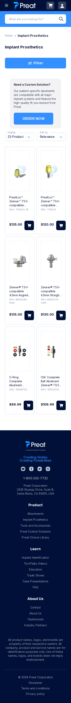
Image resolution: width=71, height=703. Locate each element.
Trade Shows (35, 575)
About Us (35, 613)
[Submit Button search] (62, 19)
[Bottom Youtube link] (23, 469)
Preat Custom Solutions (35, 531)
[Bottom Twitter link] (39, 469)
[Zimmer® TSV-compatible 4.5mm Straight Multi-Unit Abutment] (51, 261)
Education (35, 569)
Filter (38, 63)
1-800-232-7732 (35, 478)
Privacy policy (35, 693)
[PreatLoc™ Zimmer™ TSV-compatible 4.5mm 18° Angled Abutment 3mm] (19, 171)
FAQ (35, 587)
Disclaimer (35, 682)
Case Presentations (36, 581)
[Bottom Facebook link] (31, 469)
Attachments (35, 513)
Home (9, 35)
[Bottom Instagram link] (48, 469)
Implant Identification (35, 557)
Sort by (44, 132)
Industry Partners (35, 625)
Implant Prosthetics (35, 519)
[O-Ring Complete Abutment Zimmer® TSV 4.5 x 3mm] (19, 351)
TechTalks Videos (35, 563)
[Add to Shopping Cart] (29, 225)
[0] (50, 5)
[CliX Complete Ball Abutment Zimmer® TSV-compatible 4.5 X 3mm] (51, 351)
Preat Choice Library (35, 537)
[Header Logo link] (25, 5)
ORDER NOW (33, 118)
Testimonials (35, 619)
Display (11, 132)
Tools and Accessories (35, 525)
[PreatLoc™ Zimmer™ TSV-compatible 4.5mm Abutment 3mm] (51, 171)
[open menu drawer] (6, 5)
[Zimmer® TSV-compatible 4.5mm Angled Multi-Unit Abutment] (19, 261)
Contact (35, 607)
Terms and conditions (35, 688)
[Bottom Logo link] (35, 446)
